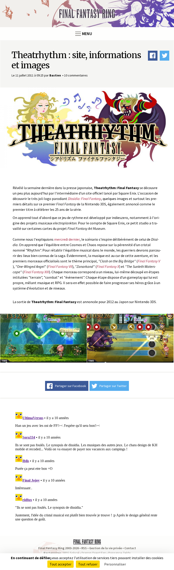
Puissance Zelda (119, 553)
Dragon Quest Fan (94, 553)
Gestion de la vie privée (105, 548)
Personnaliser (115, 564)
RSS (84, 548)
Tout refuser (87, 564)
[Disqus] (87, 466)
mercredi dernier (67, 239)
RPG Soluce (71, 553)
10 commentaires (76, 75)
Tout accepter (60, 564)
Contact (130, 548)
